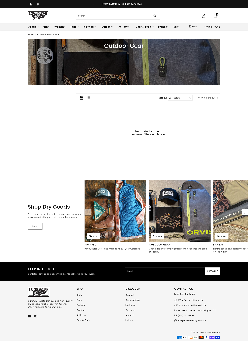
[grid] (81, 98)
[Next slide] (154, 4)
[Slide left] (88, 212)
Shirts (79, 295)
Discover (93, 236)
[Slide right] (245, 212)
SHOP (80, 289)
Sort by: (163, 98)
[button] (215, 16)
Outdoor (81, 310)
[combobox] (118, 15)
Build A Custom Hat (124, 4)
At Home (81, 315)
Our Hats (129, 310)
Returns (129, 320)
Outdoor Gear (44, 34)
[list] (88, 98)
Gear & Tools (83, 320)
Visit (194, 26)
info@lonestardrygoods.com (192, 320)
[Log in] (203, 16)
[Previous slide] (94, 4)
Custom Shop (132, 300)
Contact (129, 295)
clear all (161, 134)
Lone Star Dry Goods (209, 332)
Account (129, 315)
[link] (35, 226)
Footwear (81, 305)
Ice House (214, 26)
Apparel (90, 244)
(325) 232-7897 (186, 315)
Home (31, 34)
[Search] (155, 15)
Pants (80, 300)
